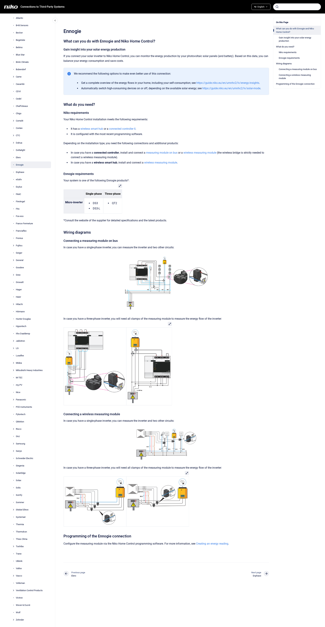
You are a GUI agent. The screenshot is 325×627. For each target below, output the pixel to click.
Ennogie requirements (289, 58)
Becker (19, 32)
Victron (19, 597)
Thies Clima (21, 539)
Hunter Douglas (23, 319)
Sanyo (19, 451)
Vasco (19, 575)
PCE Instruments (24, 407)
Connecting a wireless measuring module (295, 77)
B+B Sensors (22, 25)
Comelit (19, 120)
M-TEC (19, 377)
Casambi (20, 84)
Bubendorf (21, 69)
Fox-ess (20, 216)
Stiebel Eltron (22, 509)
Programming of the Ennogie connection (295, 84)
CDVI (18, 91)
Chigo (18, 113)
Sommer (20, 502)
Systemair (21, 517)
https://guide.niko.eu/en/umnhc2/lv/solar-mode (231, 88)
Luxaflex (20, 355)
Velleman (20, 583)
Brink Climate (22, 62)
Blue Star (20, 54)
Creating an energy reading (212, 543)
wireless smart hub (91, 128)
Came (18, 76)
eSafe (19, 179)
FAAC (18, 194)
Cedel (18, 98)
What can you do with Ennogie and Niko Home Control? (295, 30)
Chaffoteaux (22, 106)
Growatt (20, 282)
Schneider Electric (24, 458)
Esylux (19, 187)
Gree (18, 275)
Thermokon (21, 531)
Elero (18, 157)
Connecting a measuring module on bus (298, 69)
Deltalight (20, 150)
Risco (18, 429)
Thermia (20, 524)
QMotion (20, 421)
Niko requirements (288, 52)
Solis (18, 487)
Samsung (20, 443)
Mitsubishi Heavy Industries (29, 370)
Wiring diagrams (284, 63)
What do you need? (285, 46)
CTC (18, 135)
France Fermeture (24, 223)
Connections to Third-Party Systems (42, 6)
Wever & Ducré (23, 605)
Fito (17, 209)
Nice (18, 392)
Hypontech (21, 326)
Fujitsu (19, 245)
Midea (19, 363)
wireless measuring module (199, 152)
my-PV (19, 385)
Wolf (18, 612)
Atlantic (19, 18)
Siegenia (20, 465)
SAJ (18, 436)
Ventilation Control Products (29, 590)
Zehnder (20, 619)
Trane (18, 553)
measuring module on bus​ (161, 152)
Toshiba (20, 546)
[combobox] (297, 7)
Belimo (19, 47)
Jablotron (20, 341)
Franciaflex (21, 231)
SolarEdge (21, 473)
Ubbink (19, 561)
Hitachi (19, 304)
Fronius (19, 238)
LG (17, 348)
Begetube (20, 40)
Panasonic (21, 399)
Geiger (19, 253)
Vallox (19, 568)
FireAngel (20, 201)
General (19, 260)
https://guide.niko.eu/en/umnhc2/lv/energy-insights (227, 82)
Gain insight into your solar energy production (295, 39)
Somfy (19, 495)
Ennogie (20, 164)
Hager (19, 289)
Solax (18, 480)
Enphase (20, 172)
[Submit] (277, 7)
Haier (18, 297)
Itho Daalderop (23, 333)
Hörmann (20, 311)
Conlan (19, 128)
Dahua (19, 142)
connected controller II (122, 128)
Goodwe (20, 267)
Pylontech (20, 414)
